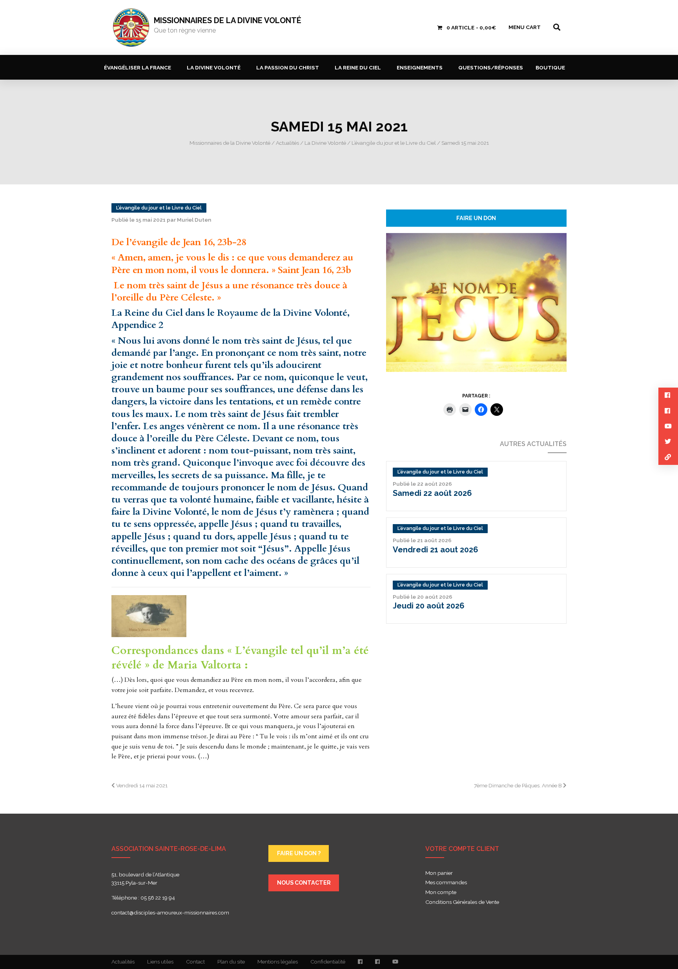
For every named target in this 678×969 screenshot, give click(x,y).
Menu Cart (524, 27)
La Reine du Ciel (358, 67)
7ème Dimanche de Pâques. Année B (518, 785)
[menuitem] (139, 67)
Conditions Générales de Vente (462, 902)
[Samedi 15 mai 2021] (476, 301)
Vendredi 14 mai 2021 (141, 785)
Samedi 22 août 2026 (432, 493)
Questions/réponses (490, 67)
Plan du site (231, 961)
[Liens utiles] (668, 457)
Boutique (550, 67)
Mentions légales (277, 961)
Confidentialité (327, 961)
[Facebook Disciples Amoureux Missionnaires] (360, 962)
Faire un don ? (299, 853)
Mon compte (440, 892)
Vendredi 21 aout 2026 (435, 549)
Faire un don (476, 218)
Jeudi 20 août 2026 (429, 605)
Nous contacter (304, 882)
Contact (195, 961)
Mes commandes (446, 882)
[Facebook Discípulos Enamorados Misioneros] (377, 962)
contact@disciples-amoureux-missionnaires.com (170, 912)
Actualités (123, 961)
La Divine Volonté (214, 67)
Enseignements (420, 67)
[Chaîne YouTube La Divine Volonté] (395, 962)
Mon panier (439, 873)
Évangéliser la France (137, 67)
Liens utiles (160, 961)
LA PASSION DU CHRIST (287, 67)
